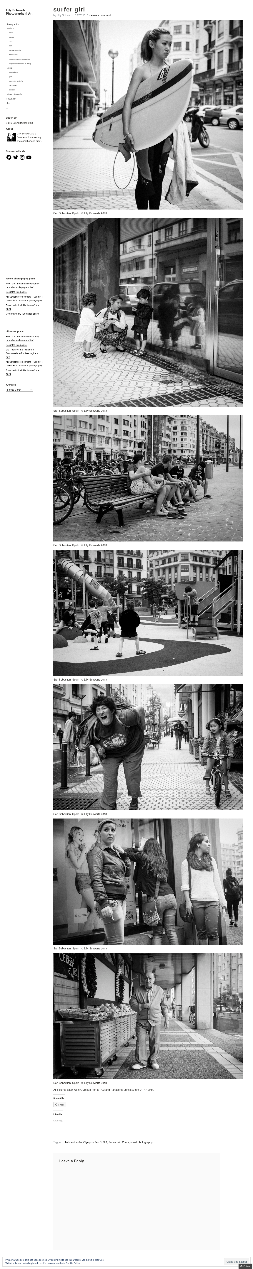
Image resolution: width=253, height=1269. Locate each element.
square (11, 37)
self (10, 45)
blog (8, 103)
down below (13, 54)
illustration (11, 98)
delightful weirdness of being (20, 63)
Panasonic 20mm (119, 1142)
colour (11, 41)
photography (12, 24)
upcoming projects (16, 81)
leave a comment (101, 15)
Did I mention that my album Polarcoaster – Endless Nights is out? (22, 353)
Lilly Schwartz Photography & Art (19, 12)
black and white (73, 1142)
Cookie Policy (73, 1263)
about (9, 67)
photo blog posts (14, 94)
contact (12, 89)
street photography (141, 1142)
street (11, 32)
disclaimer (13, 85)
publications (13, 72)
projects (10, 28)
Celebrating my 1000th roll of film (22, 313)
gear (10, 76)
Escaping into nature (16, 291)
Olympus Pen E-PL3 (95, 1142)
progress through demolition (19, 59)
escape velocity (15, 50)
